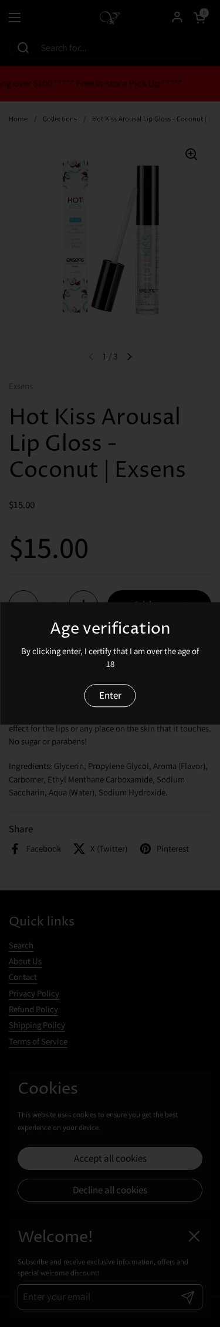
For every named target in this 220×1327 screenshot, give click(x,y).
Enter (110, 695)
